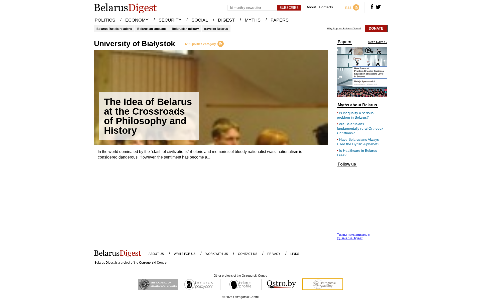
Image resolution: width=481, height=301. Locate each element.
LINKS (294, 254)
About (311, 7)
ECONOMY (137, 20)
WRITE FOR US (184, 254)
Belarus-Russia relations (114, 29)
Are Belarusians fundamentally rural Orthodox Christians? (360, 128)
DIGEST (226, 20)
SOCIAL (199, 20)
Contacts (326, 7)
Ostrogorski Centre (153, 262)
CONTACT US (247, 254)
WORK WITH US (216, 254)
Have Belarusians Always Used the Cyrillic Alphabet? (358, 141)
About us (156, 254)
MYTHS (253, 20)
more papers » (377, 42)
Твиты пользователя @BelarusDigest (353, 236)
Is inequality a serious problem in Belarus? (355, 115)
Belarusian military (185, 29)
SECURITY (170, 20)
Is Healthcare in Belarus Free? (357, 152)
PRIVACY (273, 254)
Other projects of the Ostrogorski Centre (240, 275)
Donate (376, 28)
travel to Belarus (216, 29)
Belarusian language (152, 29)
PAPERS (280, 20)
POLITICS (105, 20)
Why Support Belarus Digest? (344, 28)
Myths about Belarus (357, 105)
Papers (344, 42)
